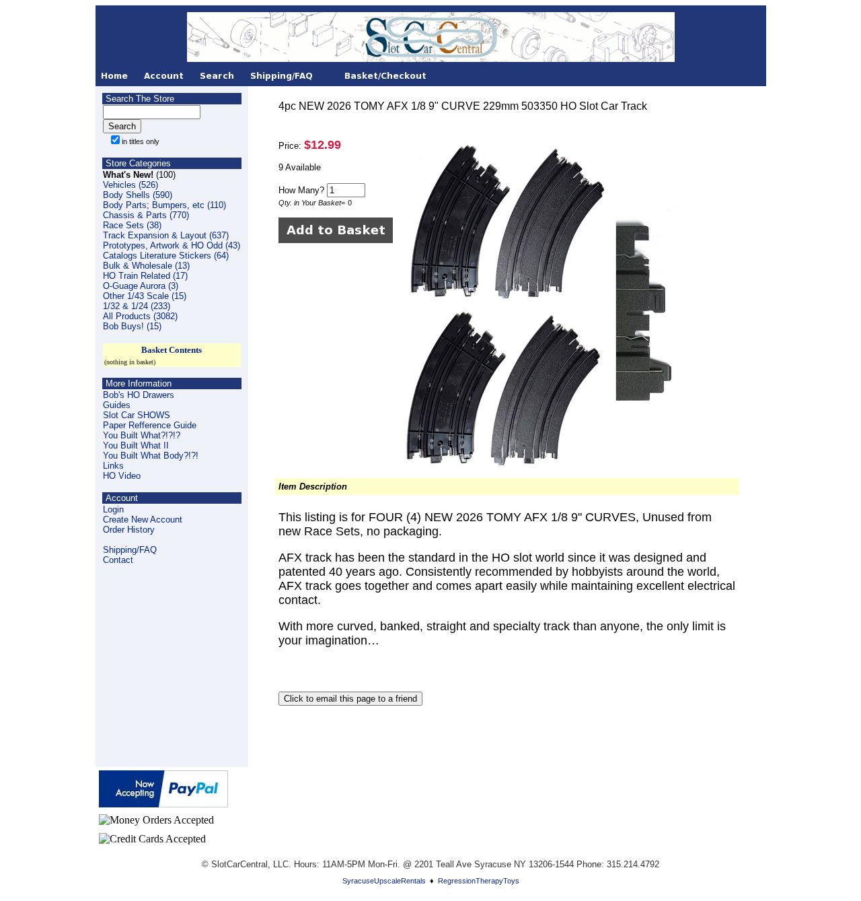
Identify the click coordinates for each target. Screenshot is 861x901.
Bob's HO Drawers (138, 395)
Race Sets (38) (132, 225)
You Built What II (136, 445)
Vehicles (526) (130, 185)
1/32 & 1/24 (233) (136, 306)
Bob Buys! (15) (132, 326)
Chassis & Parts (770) (146, 215)
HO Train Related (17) (145, 276)
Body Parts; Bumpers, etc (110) (164, 205)
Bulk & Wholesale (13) (146, 266)
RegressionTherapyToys (478, 881)
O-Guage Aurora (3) (140, 286)
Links (113, 466)
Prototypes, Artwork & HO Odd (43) (171, 245)
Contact (118, 560)
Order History (129, 530)
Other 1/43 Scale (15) (144, 296)
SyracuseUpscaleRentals (384, 881)
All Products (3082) (140, 316)
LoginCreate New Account (142, 514)
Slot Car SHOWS (136, 415)
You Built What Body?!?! (150, 455)
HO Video (122, 476)
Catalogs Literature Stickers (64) (166, 256)
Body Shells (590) (137, 195)
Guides (116, 405)
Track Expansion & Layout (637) (166, 235)
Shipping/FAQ (130, 550)
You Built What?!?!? (141, 435)
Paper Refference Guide (149, 425)
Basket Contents (171, 350)
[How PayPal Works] (163, 803)
